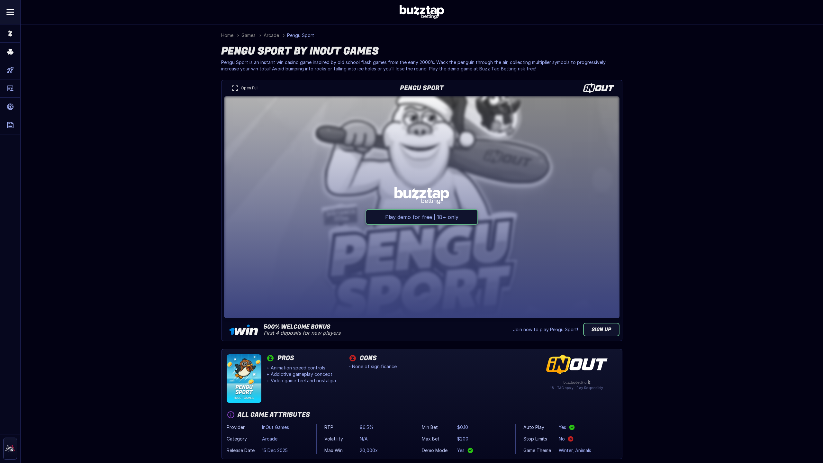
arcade (271, 35)
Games (248, 35)
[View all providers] (10, 88)
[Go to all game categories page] (10, 70)
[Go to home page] (10, 33)
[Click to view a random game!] (10, 52)
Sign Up (601, 329)
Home (227, 35)
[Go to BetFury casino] (10, 448)
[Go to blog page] (10, 125)
